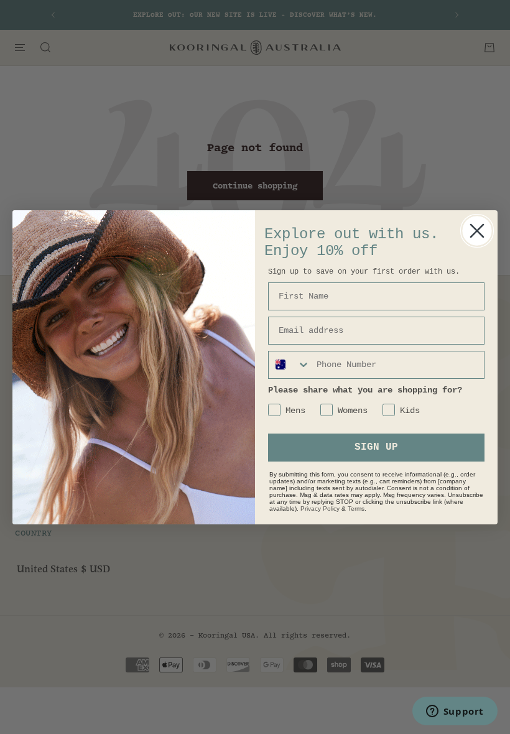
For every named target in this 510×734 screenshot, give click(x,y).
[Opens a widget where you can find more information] (455, 712)
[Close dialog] (477, 230)
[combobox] (289, 364)
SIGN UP (376, 447)
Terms (356, 508)
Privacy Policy (320, 508)
